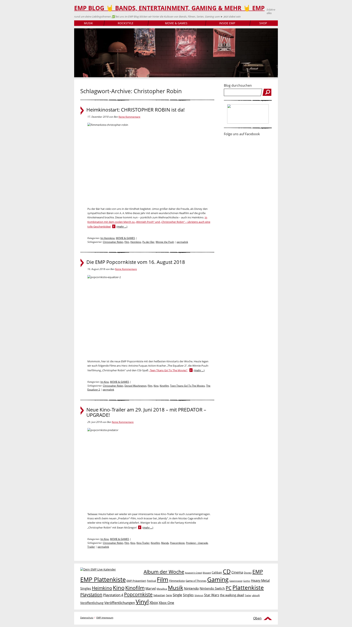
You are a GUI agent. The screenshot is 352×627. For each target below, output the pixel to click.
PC (229, 588)
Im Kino (104, 382)
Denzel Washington (135, 385)
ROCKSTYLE (125, 23)
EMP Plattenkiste (103, 579)
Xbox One (166, 602)
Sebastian (159, 595)
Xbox (154, 602)
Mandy (165, 543)
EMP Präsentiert (136, 581)
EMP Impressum (104, 617)
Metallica (162, 588)
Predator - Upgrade (197, 543)
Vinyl (142, 602)
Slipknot (199, 595)
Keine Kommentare (129, 116)
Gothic (246, 580)
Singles (188, 595)
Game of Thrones (196, 581)
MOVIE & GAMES (176, 23)
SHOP (263, 23)
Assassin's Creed (193, 572)
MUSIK (88, 23)
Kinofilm (164, 385)
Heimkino (135, 242)
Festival (151, 581)
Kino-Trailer (143, 543)
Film (126, 242)
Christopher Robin (113, 242)
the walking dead (232, 595)
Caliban (217, 572)
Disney (248, 572)
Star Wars (211, 595)
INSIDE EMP (227, 23)
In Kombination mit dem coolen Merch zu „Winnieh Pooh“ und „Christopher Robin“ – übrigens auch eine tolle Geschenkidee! (148, 222)
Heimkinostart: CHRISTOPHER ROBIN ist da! (135, 109)
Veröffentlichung (91, 603)
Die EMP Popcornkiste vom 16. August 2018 (135, 262)
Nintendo (191, 588)
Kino (156, 385)
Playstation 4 (113, 595)
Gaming (218, 579)
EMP (257, 571)
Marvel (150, 588)
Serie (169, 595)
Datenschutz (86, 617)
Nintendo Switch (212, 588)
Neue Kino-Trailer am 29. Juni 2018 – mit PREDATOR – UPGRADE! (146, 412)
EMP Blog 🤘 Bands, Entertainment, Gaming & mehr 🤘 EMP (169, 8)
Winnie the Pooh (165, 242)
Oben (257, 618)
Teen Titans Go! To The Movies (187, 385)
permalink (182, 242)
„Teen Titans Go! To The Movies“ (168, 370)
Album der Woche (164, 571)
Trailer (91, 546)
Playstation (91, 594)
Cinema (237, 572)
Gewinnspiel (235, 580)
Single (177, 595)
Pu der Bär (148, 242)
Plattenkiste (248, 587)
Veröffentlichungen (119, 602)
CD (227, 571)
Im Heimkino (107, 238)
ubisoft (256, 595)
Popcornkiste (177, 543)
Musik (175, 587)
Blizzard (207, 572)
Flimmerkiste (177, 581)
